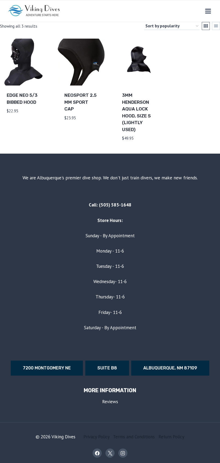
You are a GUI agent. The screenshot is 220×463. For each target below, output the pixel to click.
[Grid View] (206, 26)
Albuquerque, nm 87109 (170, 368)
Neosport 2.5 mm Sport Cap (80, 102)
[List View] (216, 26)
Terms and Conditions (134, 437)
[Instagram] (122, 453)
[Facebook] (97, 453)
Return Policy (171, 437)
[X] (110, 453)
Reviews (110, 402)
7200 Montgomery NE (47, 368)
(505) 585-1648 (115, 205)
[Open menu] (208, 11)
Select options (16, 123)
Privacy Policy (96, 437)
